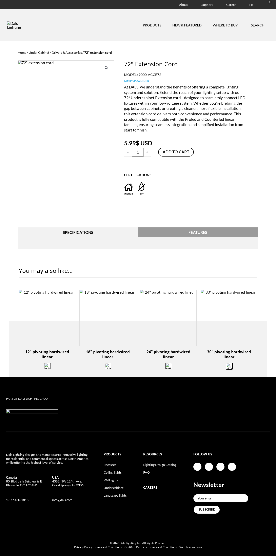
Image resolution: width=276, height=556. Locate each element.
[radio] (47, 366)
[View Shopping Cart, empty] (264, 3)
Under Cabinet (39, 52)
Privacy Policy (83, 547)
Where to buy (225, 25)
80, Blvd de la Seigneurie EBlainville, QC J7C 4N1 (24, 481)
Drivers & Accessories (67, 52)
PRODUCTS (112, 454)
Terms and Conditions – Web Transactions (175, 547)
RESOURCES (152, 454)
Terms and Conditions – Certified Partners (120, 547)
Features (198, 232)
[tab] (78, 232)
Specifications (78, 232)
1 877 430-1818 (17, 500)
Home (22, 52)
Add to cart (176, 152)
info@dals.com (62, 500)
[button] (106, 67)
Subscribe (207, 509)
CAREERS (150, 487)
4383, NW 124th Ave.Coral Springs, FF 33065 (68, 481)
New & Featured (187, 25)
